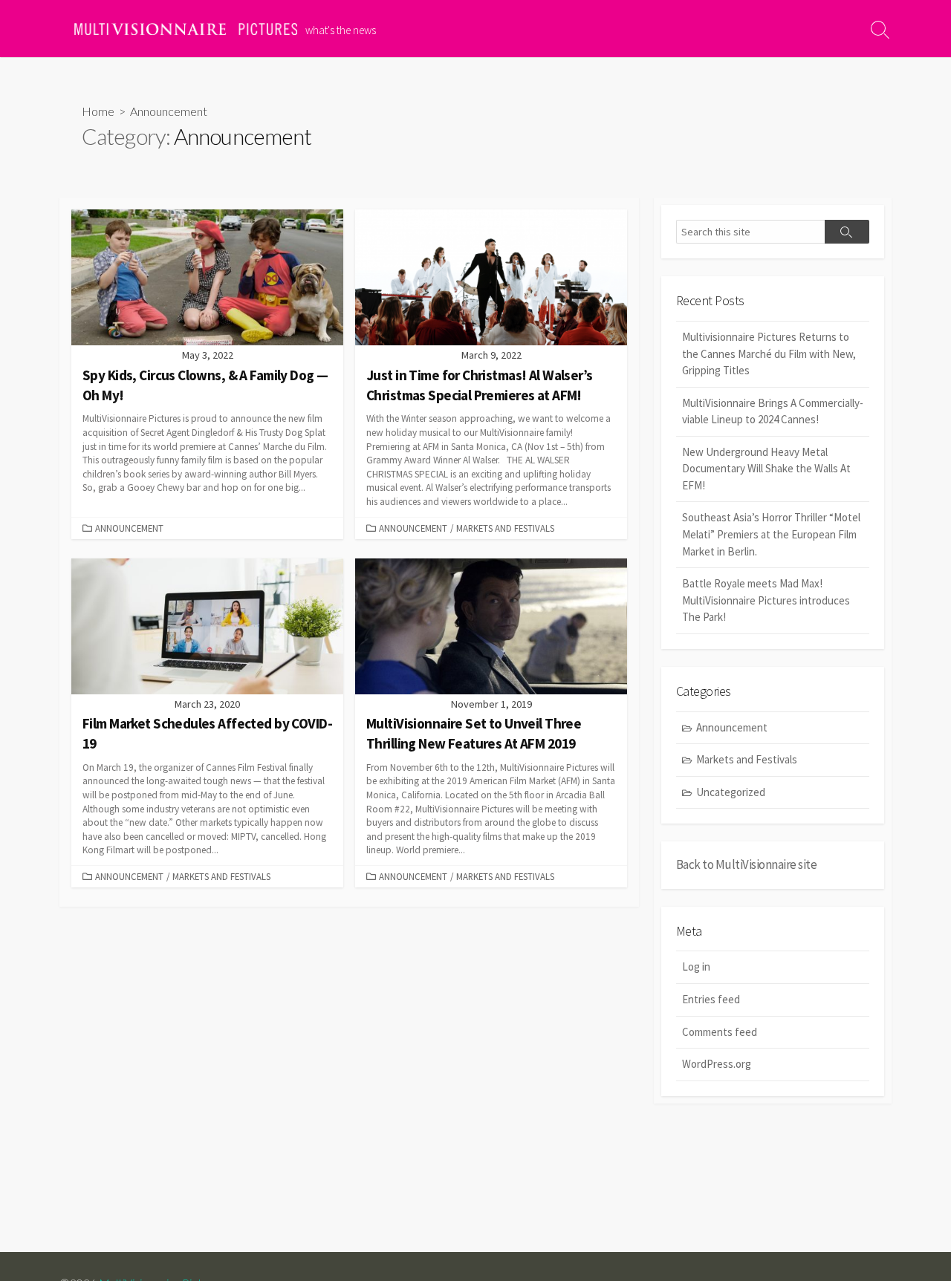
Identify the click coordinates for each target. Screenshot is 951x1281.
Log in (696, 966)
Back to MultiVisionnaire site (746, 864)
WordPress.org (716, 1064)
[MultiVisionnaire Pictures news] (185, 29)
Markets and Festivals (505, 528)
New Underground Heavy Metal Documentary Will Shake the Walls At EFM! (766, 468)
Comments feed (719, 1032)
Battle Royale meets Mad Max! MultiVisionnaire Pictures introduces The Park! (766, 600)
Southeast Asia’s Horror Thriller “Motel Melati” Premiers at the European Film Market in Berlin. (771, 534)
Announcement (129, 528)
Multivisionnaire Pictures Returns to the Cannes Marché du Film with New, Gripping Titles (769, 353)
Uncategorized (730, 792)
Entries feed (711, 999)
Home (98, 111)
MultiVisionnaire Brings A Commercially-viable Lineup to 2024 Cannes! (772, 411)
